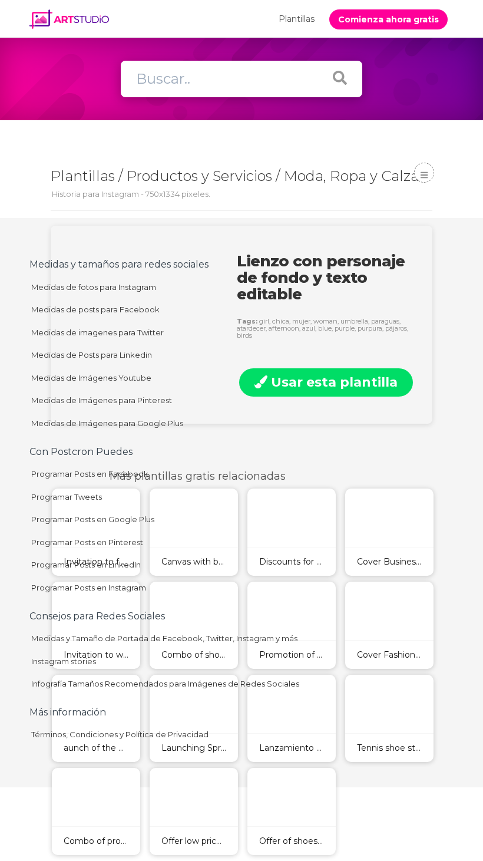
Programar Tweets (66, 497)
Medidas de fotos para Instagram (93, 287)
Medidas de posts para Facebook (95, 309)
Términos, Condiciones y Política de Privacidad (120, 734)
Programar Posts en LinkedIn (86, 564)
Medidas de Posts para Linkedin (91, 354)
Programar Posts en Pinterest (87, 542)
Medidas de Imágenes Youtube (91, 377)
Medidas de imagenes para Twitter (97, 332)
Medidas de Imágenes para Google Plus (107, 423)
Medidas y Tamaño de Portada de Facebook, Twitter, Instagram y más (164, 638)
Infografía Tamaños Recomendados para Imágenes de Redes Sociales (165, 683)
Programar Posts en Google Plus (92, 519)
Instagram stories (63, 661)
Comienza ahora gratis (388, 19)
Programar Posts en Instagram (88, 587)
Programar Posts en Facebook (89, 474)
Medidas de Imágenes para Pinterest (101, 400)
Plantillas (297, 19)
